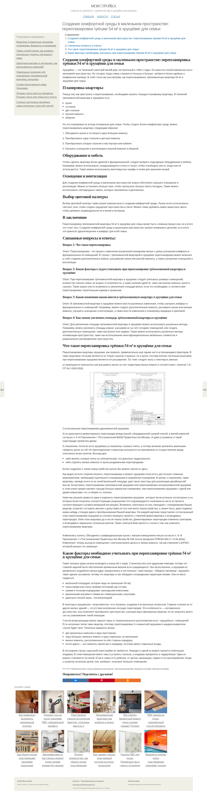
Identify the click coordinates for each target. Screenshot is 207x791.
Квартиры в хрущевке (143, 668)
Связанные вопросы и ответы (85, 45)
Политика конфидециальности (84, 784)
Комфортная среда (78, 668)
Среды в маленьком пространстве (100, 668)
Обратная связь (134, 781)
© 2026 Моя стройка (24, 781)
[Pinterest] (102, 680)
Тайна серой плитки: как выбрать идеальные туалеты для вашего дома (34, 54)
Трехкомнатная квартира (124, 668)
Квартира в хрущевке (160, 668)
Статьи (115, 16)
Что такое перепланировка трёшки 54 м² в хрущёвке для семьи (103, 49)
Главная (88, 16)
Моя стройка (103, 5)
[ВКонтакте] (76, 680)
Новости (102, 16)
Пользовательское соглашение (92, 781)
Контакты (76, 781)
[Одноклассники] (128, 680)
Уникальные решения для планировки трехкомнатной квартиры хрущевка (31, 76)
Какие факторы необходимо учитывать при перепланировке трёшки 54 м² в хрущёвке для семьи (122, 53)
